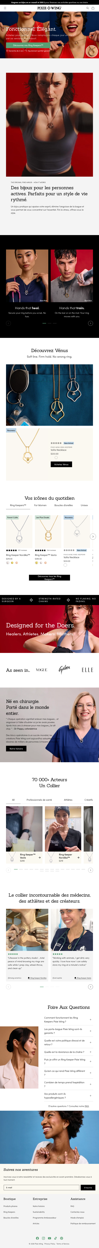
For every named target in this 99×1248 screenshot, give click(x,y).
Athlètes (68, 799)
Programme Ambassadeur (44, 1217)
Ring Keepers (9, 1212)
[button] (5, 8)
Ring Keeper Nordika (38, 978)
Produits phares (10, 1206)
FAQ (72, 1206)
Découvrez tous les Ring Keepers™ (49, 578)
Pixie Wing (39, 1244)
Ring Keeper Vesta (84, 978)
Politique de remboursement (83, 1223)
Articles (36, 1223)
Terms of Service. (63, 1244)
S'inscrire (88, 1187)
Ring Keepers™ (18, 505)
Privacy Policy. (49, 1244)
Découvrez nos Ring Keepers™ (28, 45)
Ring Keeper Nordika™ (18, 554)
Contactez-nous (77, 1212)
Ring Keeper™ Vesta (46, 554)
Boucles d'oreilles (63, 505)
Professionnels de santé (39, 799)
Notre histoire (16, 748)
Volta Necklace (58, 449)
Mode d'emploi (77, 1217)
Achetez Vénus (61, 464)
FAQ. (87, 1106)
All (13, 799)
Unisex (84, 505)
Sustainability (39, 1212)
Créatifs (89, 799)
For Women (40, 505)
